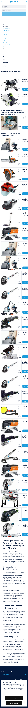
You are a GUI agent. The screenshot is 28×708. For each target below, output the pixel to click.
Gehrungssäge (6, 36)
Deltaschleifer (6, 30)
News (16, 679)
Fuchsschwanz (6, 34)
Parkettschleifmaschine (8, 44)
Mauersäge (5, 42)
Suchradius (4, 75)
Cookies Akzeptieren (14, 698)
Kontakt (12, 679)
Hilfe (21, 679)
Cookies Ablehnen (14, 703)
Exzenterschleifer (7, 32)
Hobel (4, 38)
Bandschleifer (6, 28)
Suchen (14, 14)
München (5, 67)
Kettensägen (6, 40)
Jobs (7, 679)
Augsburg (5, 64)
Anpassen (5, 693)
